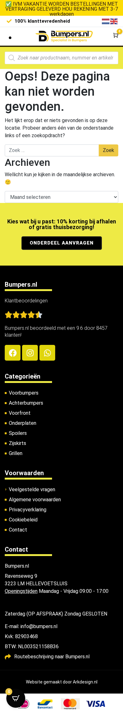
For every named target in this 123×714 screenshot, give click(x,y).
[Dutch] (106, 21)
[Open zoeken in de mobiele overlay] (61, 58)
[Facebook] (12, 353)
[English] (114, 21)
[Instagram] (30, 353)
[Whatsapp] (47, 353)
